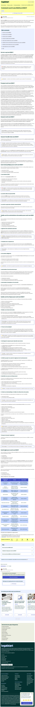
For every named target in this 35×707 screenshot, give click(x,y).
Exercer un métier (10, 5)
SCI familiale (4, 636)
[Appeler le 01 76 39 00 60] (29, 2)
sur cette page (13, 703)
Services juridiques (4, 673)
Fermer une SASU (5, 633)
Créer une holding (5, 638)
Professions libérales (17, 5)
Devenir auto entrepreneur (6, 635)
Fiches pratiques (3, 5)
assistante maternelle (29, 55)
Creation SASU (4, 629)
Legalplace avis (4, 639)
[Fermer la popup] (31, 693)
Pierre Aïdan (5, 16)
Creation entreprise (5, 626)
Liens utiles (29, 673)
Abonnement (3, 683)
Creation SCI (4, 630)
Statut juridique (4, 632)
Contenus (17, 673)
